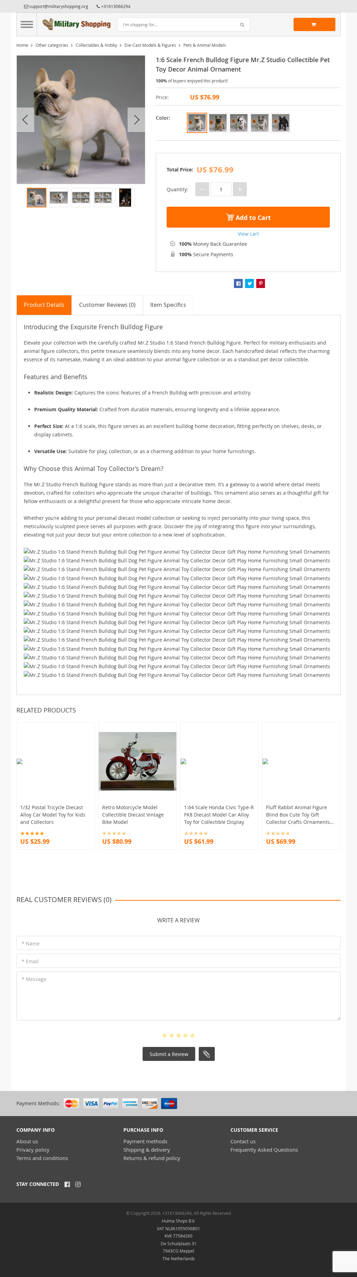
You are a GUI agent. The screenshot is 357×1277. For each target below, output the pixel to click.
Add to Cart (252, 217)
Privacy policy (33, 1149)
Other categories (52, 45)
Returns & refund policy (151, 1157)
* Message (34, 979)
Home (22, 45)
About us (27, 1141)
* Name (31, 943)
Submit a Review (169, 1054)
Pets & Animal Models (204, 45)
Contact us (243, 1141)
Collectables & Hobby (96, 45)
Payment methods (145, 1141)
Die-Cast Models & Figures (150, 45)
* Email (30, 961)
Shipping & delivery (146, 1149)
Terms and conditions (42, 1157)
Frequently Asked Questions (264, 1149)
